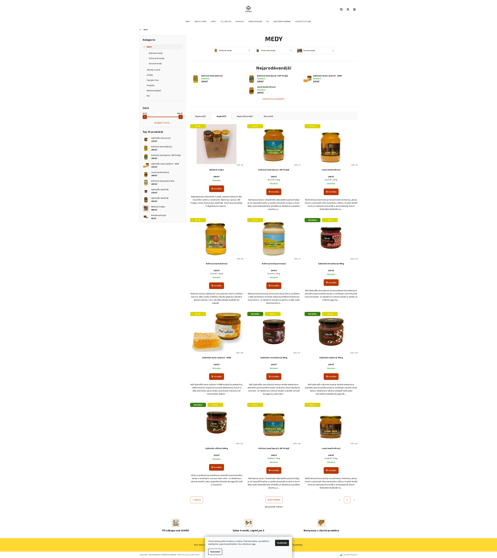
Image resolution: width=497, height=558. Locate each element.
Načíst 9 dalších (274, 500)
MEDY (149, 47)
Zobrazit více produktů (273, 99)
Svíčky (150, 75)
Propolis (151, 85)
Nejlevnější (200, 116)
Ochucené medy (156, 58)
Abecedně (268, 116)
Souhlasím (282, 542)
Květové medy (156, 53)
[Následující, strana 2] (347, 500)
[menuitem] (188, 22)
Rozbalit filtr (161, 122)
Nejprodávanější (245, 116)
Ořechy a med (153, 69)
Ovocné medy (155, 63)
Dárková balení (154, 90)
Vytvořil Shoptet (350, 554)
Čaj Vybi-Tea (153, 80)
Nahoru (198, 500)
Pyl (148, 95)
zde (253, 544)
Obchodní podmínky (293, 544)
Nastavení (215, 551)
